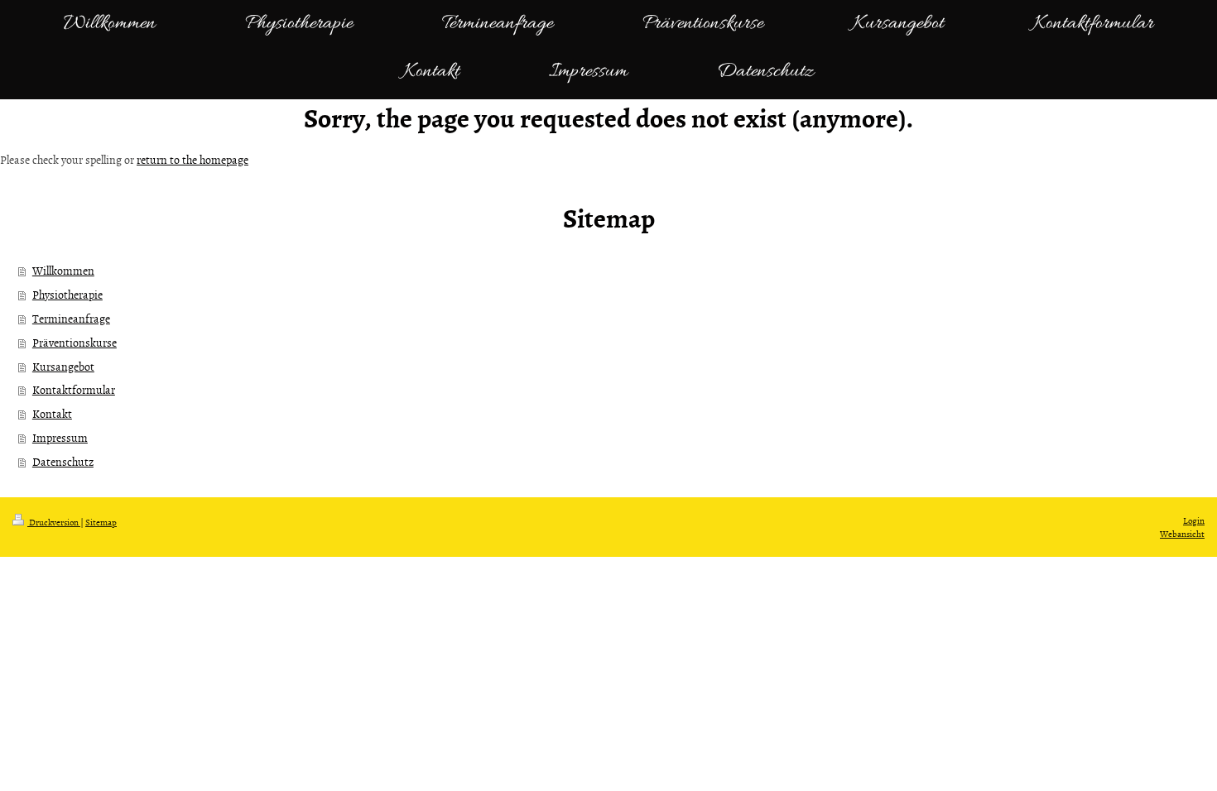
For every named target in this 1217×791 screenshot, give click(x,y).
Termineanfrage (71, 318)
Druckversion (53, 522)
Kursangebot (63, 366)
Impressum (60, 437)
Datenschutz (63, 461)
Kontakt (52, 413)
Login (1194, 520)
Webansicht (1182, 533)
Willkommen (63, 270)
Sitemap (101, 522)
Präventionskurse (74, 342)
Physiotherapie (67, 294)
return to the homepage (192, 159)
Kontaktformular (73, 389)
